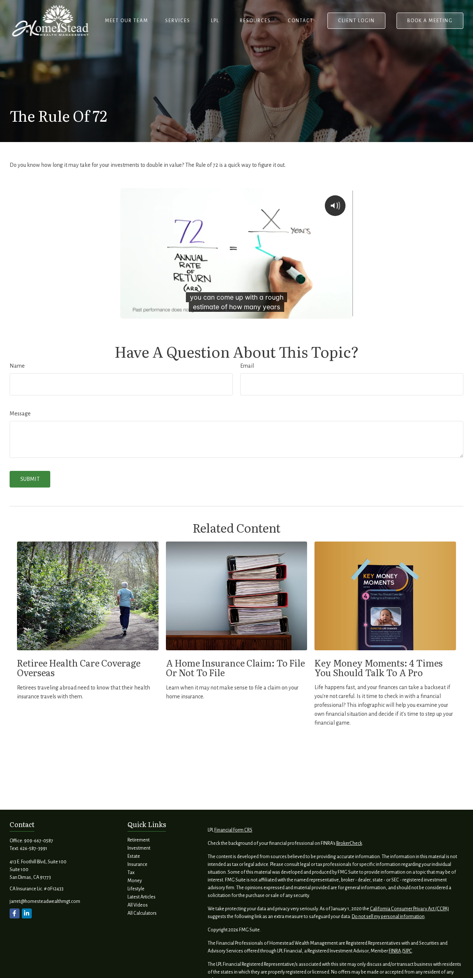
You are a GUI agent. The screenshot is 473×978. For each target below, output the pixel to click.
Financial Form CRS (233, 830)
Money (134, 880)
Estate (133, 856)
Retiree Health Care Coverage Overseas (78, 667)
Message (20, 414)
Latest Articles (141, 897)
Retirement (138, 840)
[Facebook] (15, 913)
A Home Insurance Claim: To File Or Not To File (235, 667)
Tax (131, 872)
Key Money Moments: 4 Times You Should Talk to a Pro (378, 667)
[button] (126, 20)
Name (17, 366)
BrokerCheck (349, 843)
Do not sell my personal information (388, 916)
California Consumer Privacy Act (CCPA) (409, 908)
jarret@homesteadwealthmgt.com (45, 901)
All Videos (137, 905)
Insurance (137, 864)
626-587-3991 (33, 848)
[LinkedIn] (27, 913)
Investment (138, 848)
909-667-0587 (38, 840)
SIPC (407, 951)
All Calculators (142, 913)
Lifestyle (135, 888)
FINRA (395, 951)
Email (247, 366)
